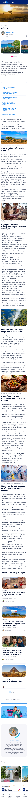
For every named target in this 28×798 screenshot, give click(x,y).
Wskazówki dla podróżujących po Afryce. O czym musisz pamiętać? (9, 109)
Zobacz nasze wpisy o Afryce (8, 114)
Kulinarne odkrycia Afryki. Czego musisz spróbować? (9, 98)
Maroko (17, 281)
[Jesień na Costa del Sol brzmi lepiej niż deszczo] (11, 774)
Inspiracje (4, 590)
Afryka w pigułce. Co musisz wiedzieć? (8, 88)
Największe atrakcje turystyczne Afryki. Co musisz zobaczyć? (9, 93)
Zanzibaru (15, 300)
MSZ (9, 541)
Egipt (13, 233)
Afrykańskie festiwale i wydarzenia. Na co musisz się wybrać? (8, 103)
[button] (26, 36)
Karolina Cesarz (10, 32)
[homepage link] (8, 2)
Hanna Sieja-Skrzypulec (9, 601)
